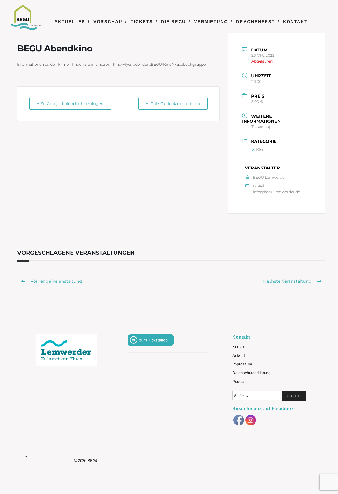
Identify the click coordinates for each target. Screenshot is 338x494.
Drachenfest (255, 22)
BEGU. (93, 460)
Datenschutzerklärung (251, 372)
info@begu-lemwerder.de (276, 191)
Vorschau (108, 22)
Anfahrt (238, 355)
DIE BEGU (173, 22)
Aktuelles (69, 22)
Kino (260, 149)
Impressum (242, 364)
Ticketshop (261, 126)
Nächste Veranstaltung (287, 281)
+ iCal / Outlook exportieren (173, 103)
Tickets (142, 22)
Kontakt (295, 22)
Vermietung (211, 22)
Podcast (239, 381)
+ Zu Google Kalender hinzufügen (70, 103)
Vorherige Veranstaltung (56, 281)
